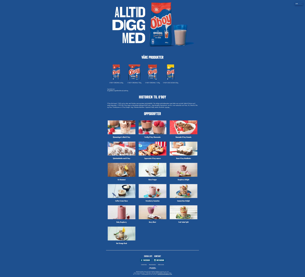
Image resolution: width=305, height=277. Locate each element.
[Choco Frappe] (152, 170)
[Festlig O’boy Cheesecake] (152, 127)
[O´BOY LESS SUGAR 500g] (171, 72)
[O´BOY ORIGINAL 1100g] (152, 72)
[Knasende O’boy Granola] (183, 127)
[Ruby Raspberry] (121, 212)
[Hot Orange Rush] (121, 233)
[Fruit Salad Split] (183, 212)
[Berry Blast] (152, 212)
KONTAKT (157, 256)
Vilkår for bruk (161, 264)
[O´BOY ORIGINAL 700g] (134, 72)
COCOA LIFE (148, 256)
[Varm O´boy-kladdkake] (183, 149)
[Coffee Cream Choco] (121, 191)
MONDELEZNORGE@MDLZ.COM (165, 274)
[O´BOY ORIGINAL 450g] (116, 72)
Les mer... (167, 107)
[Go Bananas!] (121, 170)
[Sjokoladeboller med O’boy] (121, 149)
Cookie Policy (144, 264)
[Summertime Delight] (183, 191)
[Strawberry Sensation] (152, 191)
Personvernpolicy (152, 264)
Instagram (160, 260)
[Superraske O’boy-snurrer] (152, 149)
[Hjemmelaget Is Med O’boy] (121, 127)
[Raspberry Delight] (183, 170)
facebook (146, 260)
